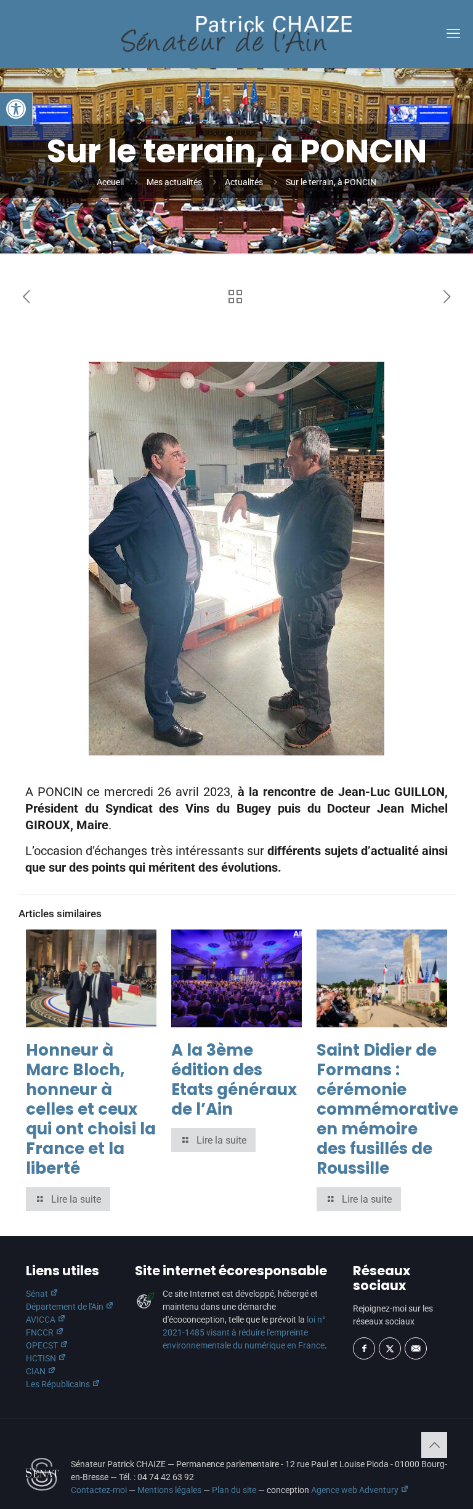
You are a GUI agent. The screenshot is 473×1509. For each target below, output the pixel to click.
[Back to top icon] (434, 1445)
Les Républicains (59, 1384)
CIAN (36, 1371)
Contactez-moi (99, 1490)
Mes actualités (174, 182)
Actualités (244, 182)
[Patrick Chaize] (236, 34)
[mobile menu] (453, 33)
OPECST (43, 1345)
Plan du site (234, 1490)
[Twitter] (390, 1348)
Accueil (110, 182)
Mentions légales (169, 1490)
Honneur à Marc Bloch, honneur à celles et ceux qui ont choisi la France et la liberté (91, 1109)
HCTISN (42, 1358)
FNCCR (40, 1332)
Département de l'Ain (65, 1307)
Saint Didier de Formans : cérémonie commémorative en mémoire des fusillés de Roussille (387, 1109)
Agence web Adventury (355, 1490)
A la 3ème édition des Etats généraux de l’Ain (234, 1079)
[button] (16, 109)
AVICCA (41, 1319)
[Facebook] (364, 1348)
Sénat (38, 1294)
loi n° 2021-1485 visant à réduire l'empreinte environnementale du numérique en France (244, 1332)
